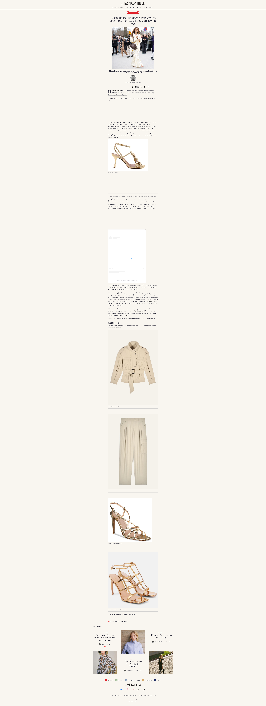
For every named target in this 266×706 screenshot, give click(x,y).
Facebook (121, 691)
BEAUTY (122, 7)
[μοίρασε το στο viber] (138, 87)
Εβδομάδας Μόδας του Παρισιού (117, 95)
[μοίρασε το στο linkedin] (141, 87)
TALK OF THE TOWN (132, 7)
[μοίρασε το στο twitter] (132, 87)
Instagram (127, 691)
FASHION (115, 7)
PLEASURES (143, 7)
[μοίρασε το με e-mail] (148, 87)
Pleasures (148, 680)
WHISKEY (136, 701)
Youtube (134, 691)
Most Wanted (115, 621)
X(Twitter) (144, 691)
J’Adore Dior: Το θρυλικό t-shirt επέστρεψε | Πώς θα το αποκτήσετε (136, 319)
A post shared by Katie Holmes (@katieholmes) (127, 280)
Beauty (120, 680)
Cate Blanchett (133, 659)
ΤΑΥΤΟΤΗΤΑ (153, 695)
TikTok (139, 691)
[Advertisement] (133, 111)
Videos (159, 680)
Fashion (110, 680)
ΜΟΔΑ (126, 621)
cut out (161, 632)
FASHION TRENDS (105, 632)
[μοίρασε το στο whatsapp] (135, 87)
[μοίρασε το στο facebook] (129, 87)
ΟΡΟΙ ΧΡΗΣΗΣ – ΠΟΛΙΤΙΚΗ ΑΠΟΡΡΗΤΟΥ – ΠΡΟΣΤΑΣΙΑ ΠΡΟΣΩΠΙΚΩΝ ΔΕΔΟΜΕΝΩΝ (129, 695)
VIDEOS (151, 7)
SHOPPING (122, 621)
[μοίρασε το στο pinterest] (145, 87)
